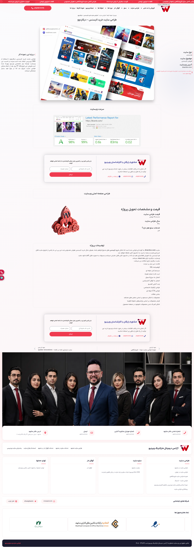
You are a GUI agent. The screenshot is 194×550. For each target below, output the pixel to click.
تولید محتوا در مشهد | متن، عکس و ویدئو (31, 468)
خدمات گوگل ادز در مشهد (45, 448)
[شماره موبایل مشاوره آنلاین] (138, 432)
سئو (125, 8)
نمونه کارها (80, 8)
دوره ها (110, 8)
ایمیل (85, 431)
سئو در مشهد (136, 468)
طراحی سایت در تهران (181, 472)
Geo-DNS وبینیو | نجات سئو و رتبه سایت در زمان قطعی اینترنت (121, 472)
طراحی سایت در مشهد (181, 468)
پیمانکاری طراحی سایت (181, 489)
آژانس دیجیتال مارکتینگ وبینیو (163, 448)
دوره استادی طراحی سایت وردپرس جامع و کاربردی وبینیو (171, 485)
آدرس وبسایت (186, 64)
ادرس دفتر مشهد (35, 431)
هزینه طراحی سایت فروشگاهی (179, 476)
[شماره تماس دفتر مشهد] (184, 432)
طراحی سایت (135, 8)
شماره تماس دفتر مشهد (172, 431)
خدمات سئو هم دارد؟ (151, 228)
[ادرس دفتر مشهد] (45, 432)
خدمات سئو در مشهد (61, 448)
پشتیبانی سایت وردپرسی (14, 448)
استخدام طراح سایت (30, 448)
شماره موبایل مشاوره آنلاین (124, 431)
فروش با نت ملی (148, 8)
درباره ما (72, 8)
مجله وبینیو (90, 8)
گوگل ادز (117, 8)
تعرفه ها (101, 8)
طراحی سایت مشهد (76, 448)
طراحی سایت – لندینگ (181, 481)
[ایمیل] (91, 432)
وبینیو (115, 15)
